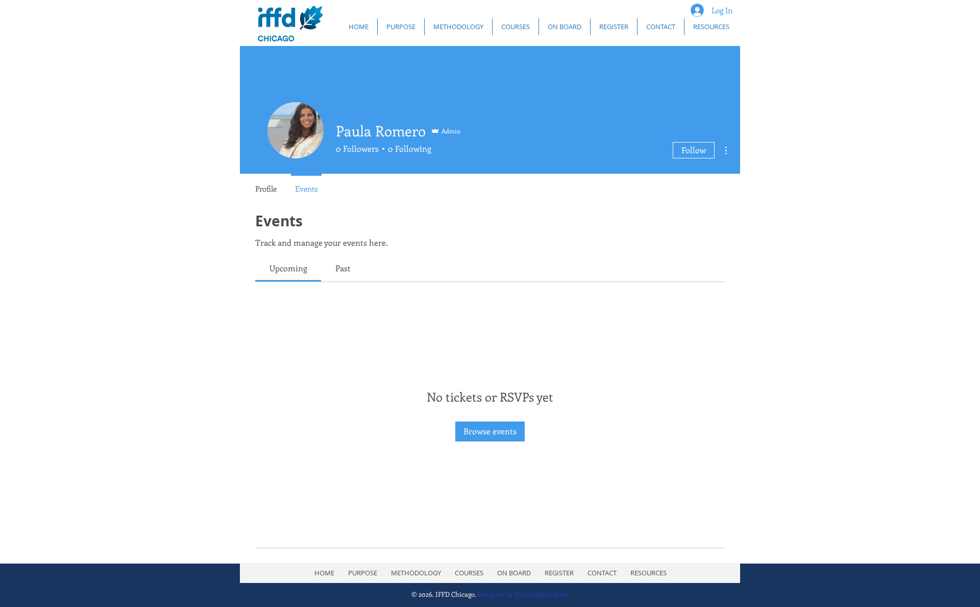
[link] (288, 268)
